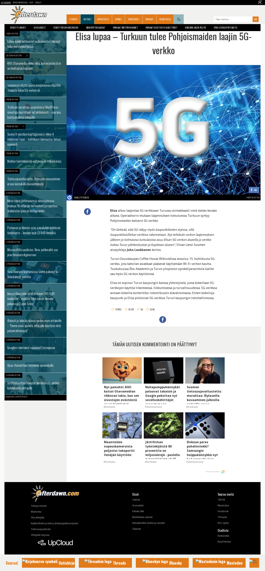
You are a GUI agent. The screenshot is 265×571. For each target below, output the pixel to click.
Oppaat (118, 19)
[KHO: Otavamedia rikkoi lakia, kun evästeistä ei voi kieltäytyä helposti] (35, 64)
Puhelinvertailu (20, 2)
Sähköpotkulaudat (95, 27)
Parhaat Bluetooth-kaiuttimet (161, 27)
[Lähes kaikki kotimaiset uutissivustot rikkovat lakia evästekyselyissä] (35, 42)
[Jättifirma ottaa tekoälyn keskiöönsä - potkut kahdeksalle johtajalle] (35, 383)
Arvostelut (103, 19)
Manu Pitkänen (81, 197)
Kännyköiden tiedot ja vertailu (148, 522)
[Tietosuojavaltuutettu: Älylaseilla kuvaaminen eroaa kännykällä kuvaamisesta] (35, 179)
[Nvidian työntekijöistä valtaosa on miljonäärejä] (35, 159)
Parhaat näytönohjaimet (125, 27)
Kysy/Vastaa (224, 541)
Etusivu (73, 19)
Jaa (255, 190)
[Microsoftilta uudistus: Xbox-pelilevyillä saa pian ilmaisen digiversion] (35, 250)
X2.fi (31, 2)
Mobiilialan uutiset (142, 517)
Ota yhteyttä (37, 517)
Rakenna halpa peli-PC (195, 27)
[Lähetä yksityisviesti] (93, 197)
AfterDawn (6, 2)
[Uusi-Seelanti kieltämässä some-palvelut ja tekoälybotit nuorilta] (35, 272)
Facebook (223, 511)
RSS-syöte (223, 522)
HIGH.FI (38, 2)
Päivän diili (138, 511)
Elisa (152, 309)
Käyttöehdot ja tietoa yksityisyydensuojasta (54, 523)
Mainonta (36, 511)
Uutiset (87, 19)
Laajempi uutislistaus (15, 396)
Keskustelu (165, 19)
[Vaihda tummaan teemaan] (179, 19)
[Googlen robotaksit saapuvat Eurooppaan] (35, 346)
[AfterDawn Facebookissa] (210, 19)
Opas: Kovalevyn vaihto (225, 27)
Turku (118, 309)
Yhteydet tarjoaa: (40, 535)
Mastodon (223, 505)
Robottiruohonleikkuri (66, 27)
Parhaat (149, 19)
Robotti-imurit (18, 27)
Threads (222, 517)
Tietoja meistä (39, 505)
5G (142, 309)
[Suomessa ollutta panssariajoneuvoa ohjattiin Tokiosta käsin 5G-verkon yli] (35, 86)
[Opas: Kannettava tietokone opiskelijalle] (35, 364)
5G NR (131, 309)
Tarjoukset (133, 19)
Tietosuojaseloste (41, 529)
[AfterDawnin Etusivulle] (28, 15)
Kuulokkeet (40, 27)
